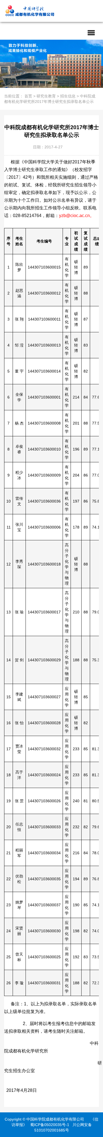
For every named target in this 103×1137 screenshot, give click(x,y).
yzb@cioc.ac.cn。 (76, 215)
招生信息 (68, 96)
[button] (91, 33)
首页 (28, 96)
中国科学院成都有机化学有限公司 (55, 1119)
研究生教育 (46, 96)
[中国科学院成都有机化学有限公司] (45, 11)
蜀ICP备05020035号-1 (49, 1124)
